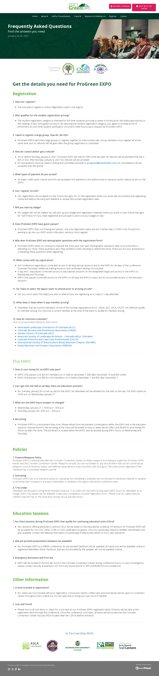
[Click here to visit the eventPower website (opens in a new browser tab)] (143, 669)
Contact (123, 16)
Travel (77, 16)
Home (35, 16)
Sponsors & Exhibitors (94, 16)
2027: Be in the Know (145, 7)
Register (113, 16)
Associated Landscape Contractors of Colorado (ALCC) (46, 327)
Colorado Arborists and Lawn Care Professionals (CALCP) (48, 339)
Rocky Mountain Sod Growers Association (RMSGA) (45, 345)
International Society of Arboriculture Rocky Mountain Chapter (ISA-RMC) (57, 342)
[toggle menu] (47, 16)
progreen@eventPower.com (102, 162)
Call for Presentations (61, 16)
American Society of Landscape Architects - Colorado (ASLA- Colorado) (55, 336)
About (44, 16)
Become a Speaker (120, 6)
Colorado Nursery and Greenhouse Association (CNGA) (47, 330)
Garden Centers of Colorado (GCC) (36, 333)
